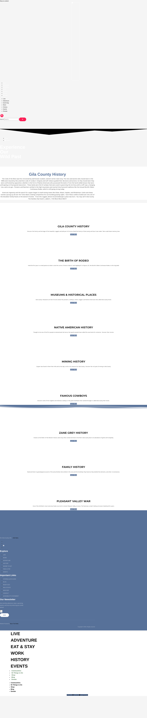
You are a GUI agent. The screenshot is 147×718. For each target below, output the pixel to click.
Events (5, 93)
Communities (16, 671)
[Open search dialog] (1, 115)
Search (2, 119)
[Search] (22, 119)
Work (4, 89)
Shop (13, 675)
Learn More (73, 234)
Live (4, 83)
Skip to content (4, 1)
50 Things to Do (17, 673)
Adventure (6, 85)
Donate (5, 95)
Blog (13, 677)
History (5, 91)
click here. (15, 538)
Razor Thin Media (14, 623)
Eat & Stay (6, 87)
